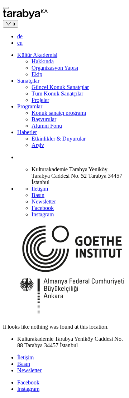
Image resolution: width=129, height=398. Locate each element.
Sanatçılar (28, 81)
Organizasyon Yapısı (55, 68)
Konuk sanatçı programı (59, 113)
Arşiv (38, 145)
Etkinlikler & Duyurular (59, 139)
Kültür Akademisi (37, 55)
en (20, 43)
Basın (38, 195)
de (20, 36)
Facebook (43, 208)
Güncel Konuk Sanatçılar (60, 87)
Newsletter (44, 201)
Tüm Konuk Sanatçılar (57, 93)
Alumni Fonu (47, 126)
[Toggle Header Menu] (6, 8)
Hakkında (43, 61)
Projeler (40, 100)
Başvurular (44, 119)
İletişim (40, 189)
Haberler (27, 132)
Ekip (37, 74)
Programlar (29, 106)
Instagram (43, 214)
